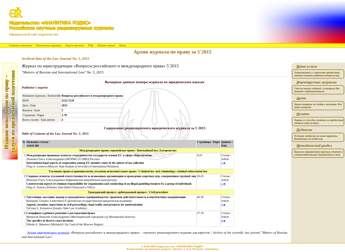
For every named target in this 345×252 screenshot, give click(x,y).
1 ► (223, 162)
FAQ (90, 45)
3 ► (223, 204)
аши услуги (306, 66)
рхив (301, 98)
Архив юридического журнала (48, 232)
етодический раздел (314, 145)
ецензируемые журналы (316, 82)
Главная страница (20, 45)
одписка (304, 130)
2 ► (223, 183)
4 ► (223, 220)
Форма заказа (106, 45)
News (122, 45)
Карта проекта (75, 45)
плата (302, 114)
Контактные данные (48, 45)
